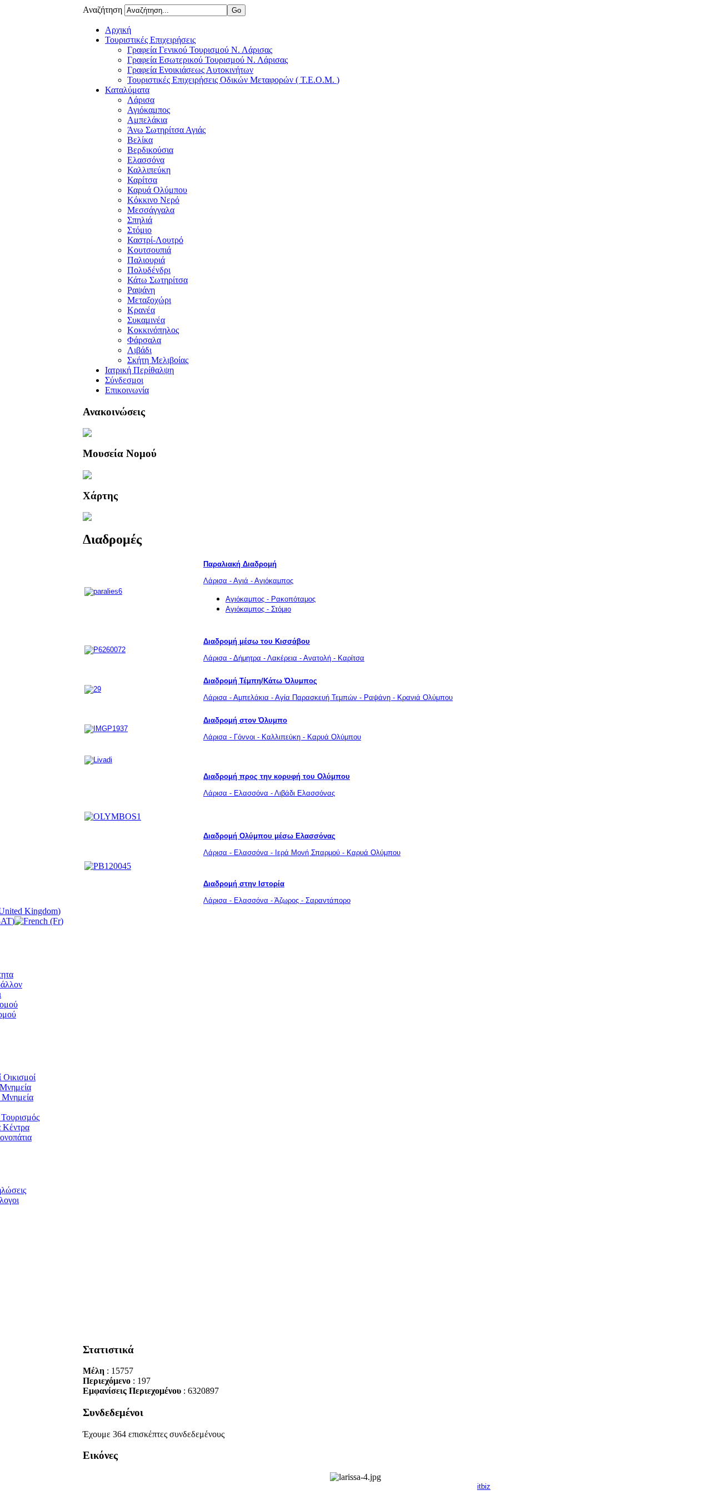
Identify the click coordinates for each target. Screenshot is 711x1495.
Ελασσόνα (251, 793)
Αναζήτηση (103, 9)
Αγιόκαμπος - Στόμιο (258, 609)
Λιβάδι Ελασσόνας (304, 793)
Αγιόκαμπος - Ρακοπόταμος (271, 599)
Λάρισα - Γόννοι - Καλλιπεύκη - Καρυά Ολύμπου (282, 737)
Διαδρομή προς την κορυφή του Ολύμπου (276, 776)
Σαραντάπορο (327, 900)
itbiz (483, 1486)
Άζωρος (287, 900)
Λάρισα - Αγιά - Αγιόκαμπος (248, 581)
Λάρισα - (217, 793)
